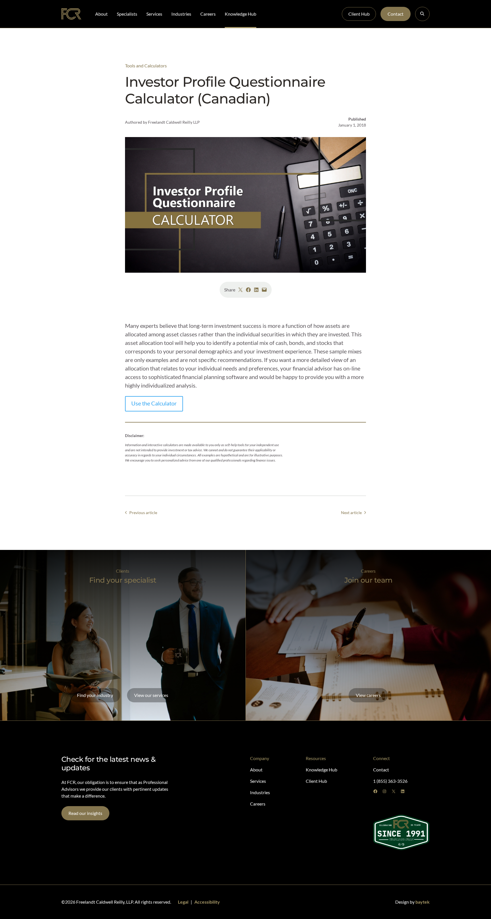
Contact (395, 13)
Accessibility (207, 901)
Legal (183, 901)
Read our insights (85, 813)
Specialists (127, 13)
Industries (181, 13)
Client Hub (359, 13)
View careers (368, 695)
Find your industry (95, 695)
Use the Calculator (154, 403)
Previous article (143, 512)
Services (154, 13)
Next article (351, 512)
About (101, 13)
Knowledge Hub (240, 13)
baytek (422, 901)
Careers (208, 13)
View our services (151, 695)
